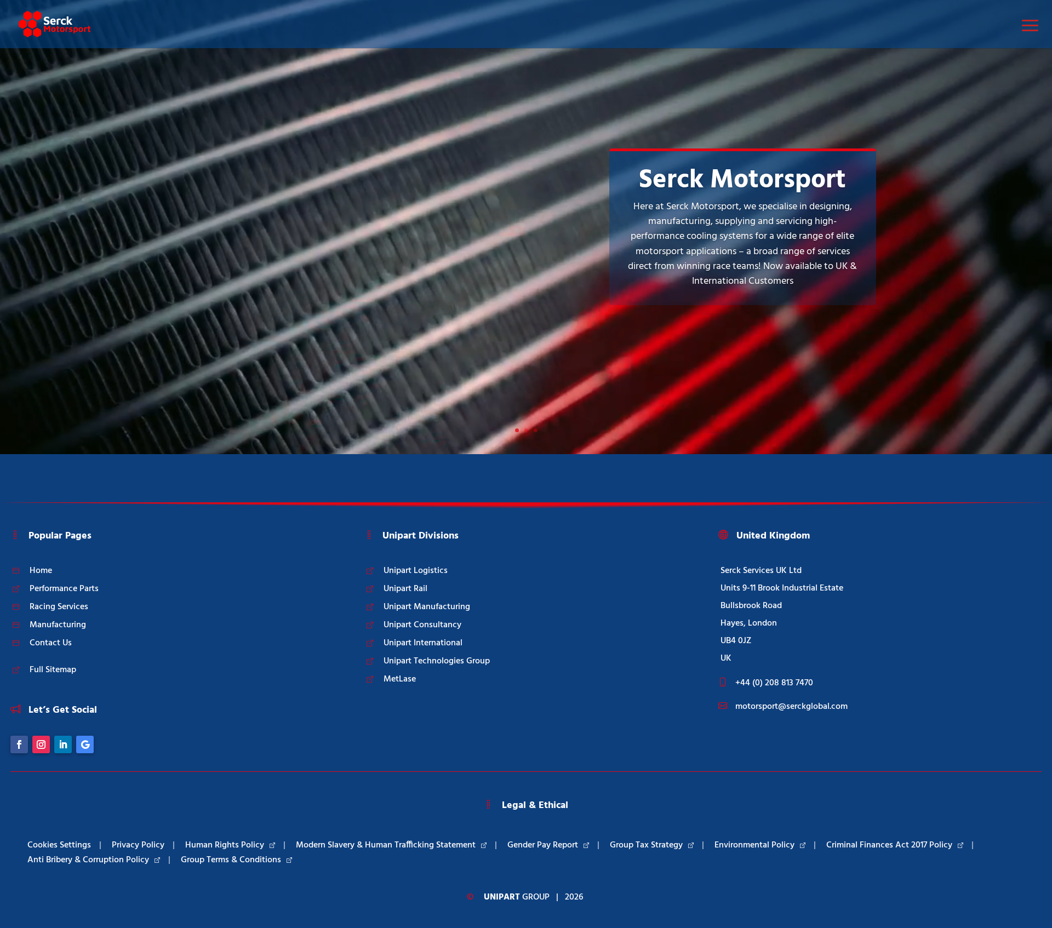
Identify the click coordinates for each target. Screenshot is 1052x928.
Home (41, 571)
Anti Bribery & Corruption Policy (88, 860)
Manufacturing (58, 625)
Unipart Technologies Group (437, 661)
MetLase (400, 679)
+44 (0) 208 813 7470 (774, 683)
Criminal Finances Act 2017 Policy (889, 845)
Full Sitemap (53, 670)
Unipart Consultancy (422, 625)
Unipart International (423, 643)
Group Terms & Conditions (231, 860)
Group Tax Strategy (646, 845)
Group (517, 897)
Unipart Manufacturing (427, 607)
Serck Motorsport (742, 180)
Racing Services (59, 607)
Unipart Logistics (416, 571)
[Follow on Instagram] (41, 744)
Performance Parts (64, 589)
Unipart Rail (405, 589)
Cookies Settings (59, 845)
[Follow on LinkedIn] (63, 744)
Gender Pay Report (542, 845)
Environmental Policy (754, 845)
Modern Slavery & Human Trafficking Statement (386, 845)
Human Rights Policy (224, 845)
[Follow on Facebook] (19, 744)
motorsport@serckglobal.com (791, 707)
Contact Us (51, 643)
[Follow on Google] (85, 744)
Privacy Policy (138, 845)
